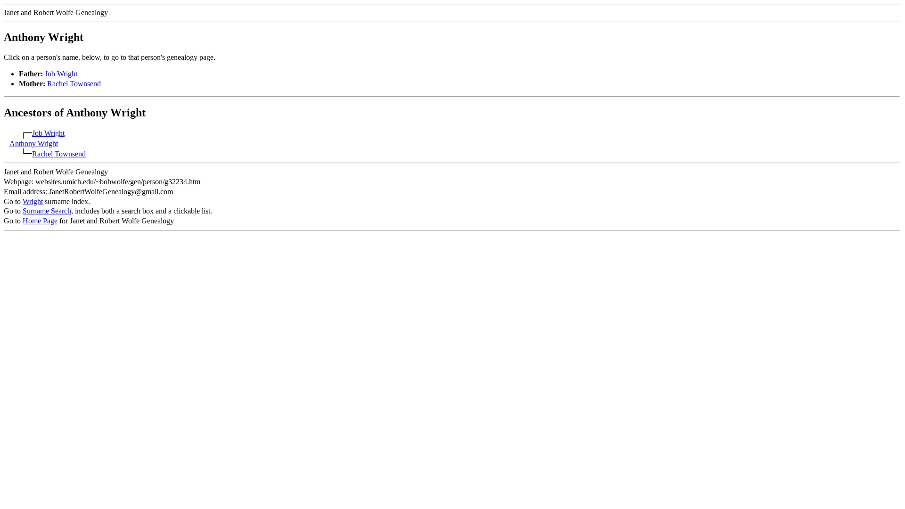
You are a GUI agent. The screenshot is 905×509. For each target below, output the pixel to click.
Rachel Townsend (74, 84)
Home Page (40, 221)
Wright (33, 201)
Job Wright (61, 74)
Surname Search (47, 211)
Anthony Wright (33, 144)
